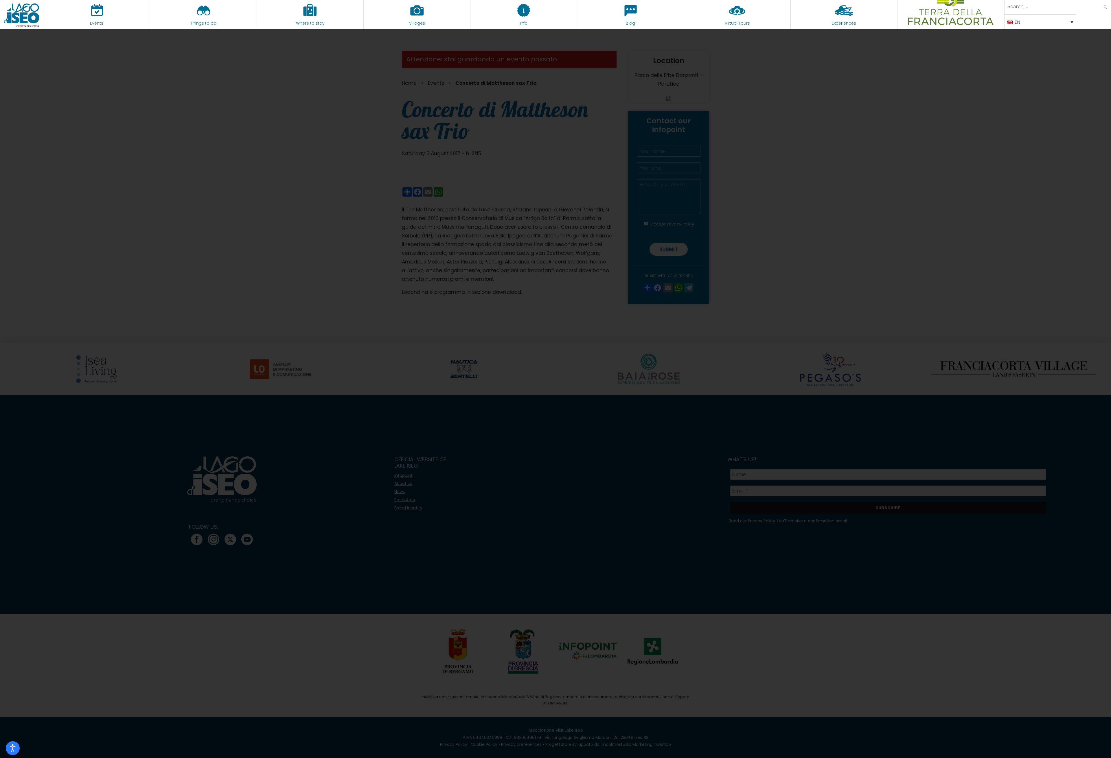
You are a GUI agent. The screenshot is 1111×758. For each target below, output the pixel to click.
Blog (630, 23)
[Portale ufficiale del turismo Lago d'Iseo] (21, 14)
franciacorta (951, 23)
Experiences (844, 23)
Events (96, 23)
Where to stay (310, 23)
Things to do (203, 23)
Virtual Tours (737, 23)
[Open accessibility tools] (13, 748)
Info (523, 23)
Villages (417, 23)
